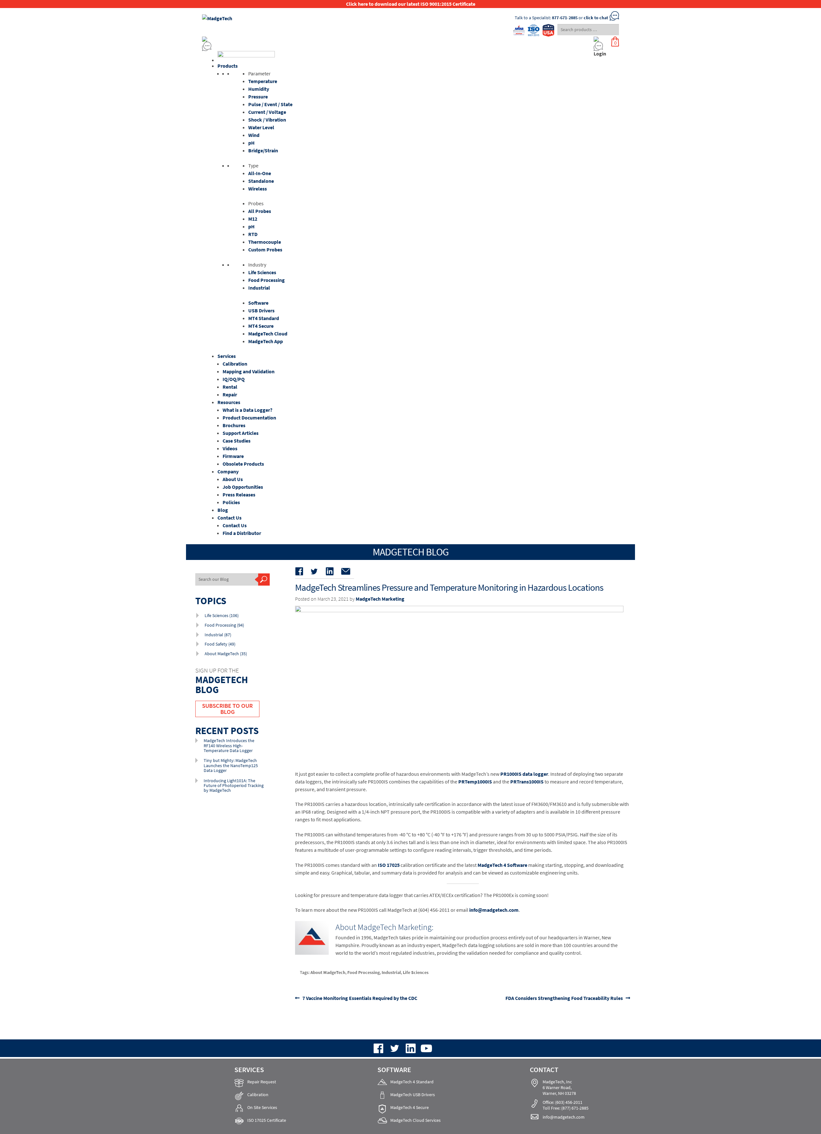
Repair (230, 394)
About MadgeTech (327, 972)
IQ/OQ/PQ (234, 379)
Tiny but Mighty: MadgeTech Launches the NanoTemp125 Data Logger (231, 765)
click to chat (596, 18)
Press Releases (239, 494)
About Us (233, 479)
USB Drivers (261, 310)
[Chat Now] (356, 46)
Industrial (259, 287)
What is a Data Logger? (247, 410)
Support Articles (240, 433)
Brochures (234, 425)
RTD (253, 234)
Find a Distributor (242, 533)
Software (258, 303)
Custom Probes (265, 249)
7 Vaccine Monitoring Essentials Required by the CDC (359, 998)
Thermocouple (264, 242)
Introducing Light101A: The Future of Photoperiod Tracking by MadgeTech (234, 785)
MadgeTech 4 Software (502, 865)
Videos (230, 448)
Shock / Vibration (267, 119)
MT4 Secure (261, 326)
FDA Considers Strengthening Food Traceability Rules (564, 998)
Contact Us (229, 517)
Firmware (233, 456)
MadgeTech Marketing (380, 599)
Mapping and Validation (249, 371)
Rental (230, 387)
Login (600, 53)
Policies (231, 502)
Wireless (257, 188)
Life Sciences (262, 272)
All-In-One (259, 173)
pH (251, 143)
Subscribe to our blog (227, 708)
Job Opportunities (243, 487)
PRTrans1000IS (527, 781)
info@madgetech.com (494, 910)
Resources (228, 402)
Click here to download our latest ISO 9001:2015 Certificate (410, 4)
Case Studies (236, 440)
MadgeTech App (265, 341)
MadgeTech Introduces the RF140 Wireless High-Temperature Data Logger (229, 745)
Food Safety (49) (220, 644)
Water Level (261, 127)
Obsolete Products (243, 464)
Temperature (262, 81)
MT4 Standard (263, 318)
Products (227, 66)
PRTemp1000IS (475, 781)
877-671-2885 (565, 18)
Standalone (261, 181)
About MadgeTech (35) (226, 653)
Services (226, 356)
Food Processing (266, 280)
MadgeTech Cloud (267, 333)
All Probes (259, 211)
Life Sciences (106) (222, 615)
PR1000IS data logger (524, 774)
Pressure (258, 96)
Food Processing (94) (224, 625)
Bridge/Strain (263, 150)
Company (228, 471)
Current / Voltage (267, 112)
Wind (253, 135)
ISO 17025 (389, 865)
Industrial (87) (218, 635)
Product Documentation (249, 417)
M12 (252, 219)
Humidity (258, 89)
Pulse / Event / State (270, 104)
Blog (222, 510)
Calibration (235, 363)
